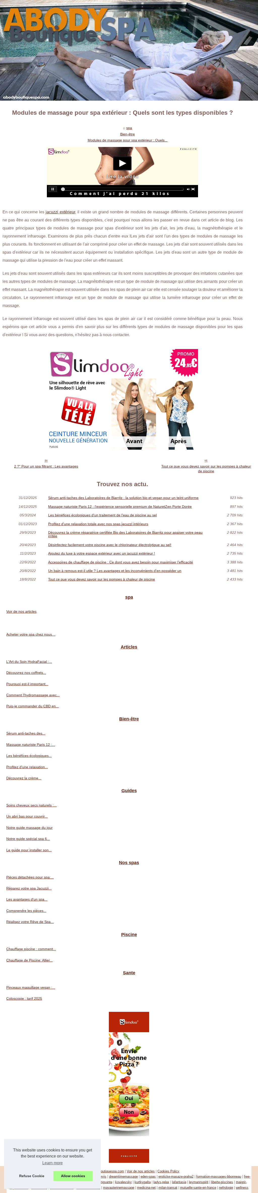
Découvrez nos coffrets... (26, 673)
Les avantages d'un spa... (26, 899)
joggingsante (103, 1182)
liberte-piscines (222, 1182)
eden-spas (148, 1176)
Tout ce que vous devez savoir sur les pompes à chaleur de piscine (206, 468)
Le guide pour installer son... (29, 850)
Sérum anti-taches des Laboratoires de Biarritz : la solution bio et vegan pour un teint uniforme (123, 497)
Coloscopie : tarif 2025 (24, 998)
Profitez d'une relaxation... (27, 767)
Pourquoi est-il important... (27, 684)
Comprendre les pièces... (26, 911)
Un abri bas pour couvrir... (27, 816)
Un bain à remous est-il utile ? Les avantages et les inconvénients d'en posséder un (114, 570)
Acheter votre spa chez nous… (30, 634)
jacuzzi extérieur (60, 212)
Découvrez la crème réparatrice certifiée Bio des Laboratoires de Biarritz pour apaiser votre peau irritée (125, 534)
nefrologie (226, 1187)
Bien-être (127, 134)
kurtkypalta (143, 1182)
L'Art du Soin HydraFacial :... (29, 662)
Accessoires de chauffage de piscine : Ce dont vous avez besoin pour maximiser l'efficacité (120, 562)
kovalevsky (123, 1182)
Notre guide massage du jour (29, 828)
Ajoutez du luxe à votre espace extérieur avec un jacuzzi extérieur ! (101, 553)
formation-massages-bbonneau (218, 1176)
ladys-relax (161, 1182)
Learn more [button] (52, 1163)
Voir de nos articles (21, 611)
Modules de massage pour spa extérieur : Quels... (128, 140)
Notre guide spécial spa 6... (28, 839)
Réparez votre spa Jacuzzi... (29, 888)
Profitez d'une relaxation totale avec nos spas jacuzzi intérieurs (98, 524)
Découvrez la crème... (23, 778)
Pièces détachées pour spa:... (30, 877)
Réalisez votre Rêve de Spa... (30, 922)
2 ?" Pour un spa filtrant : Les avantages (46, 466)
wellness (242, 1187)
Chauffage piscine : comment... (31, 949)
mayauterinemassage (118, 1187)
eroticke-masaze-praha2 (176, 1176)
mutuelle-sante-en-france (198, 1187)
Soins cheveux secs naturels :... (31, 805)
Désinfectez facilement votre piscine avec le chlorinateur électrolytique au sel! (109, 545)
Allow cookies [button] (73, 1176)
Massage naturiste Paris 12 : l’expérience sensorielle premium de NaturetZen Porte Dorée (120, 506)
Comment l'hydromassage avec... (33, 695)
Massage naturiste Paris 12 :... (30, 745)
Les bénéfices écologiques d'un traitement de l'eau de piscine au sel (102, 515)
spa (129, 128)
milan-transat (167, 1187)
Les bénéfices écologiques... (29, 756)
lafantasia (179, 1182)
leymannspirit (198, 1182)
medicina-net (146, 1187)
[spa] (129, 50)
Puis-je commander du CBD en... (32, 706)
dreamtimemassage (123, 1176)
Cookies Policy (168, 1171)
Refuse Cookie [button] (31, 1176)
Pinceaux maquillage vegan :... (30, 987)
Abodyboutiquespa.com (107, 1171)
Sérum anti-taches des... (25, 733)
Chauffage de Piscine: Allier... (29, 960)
